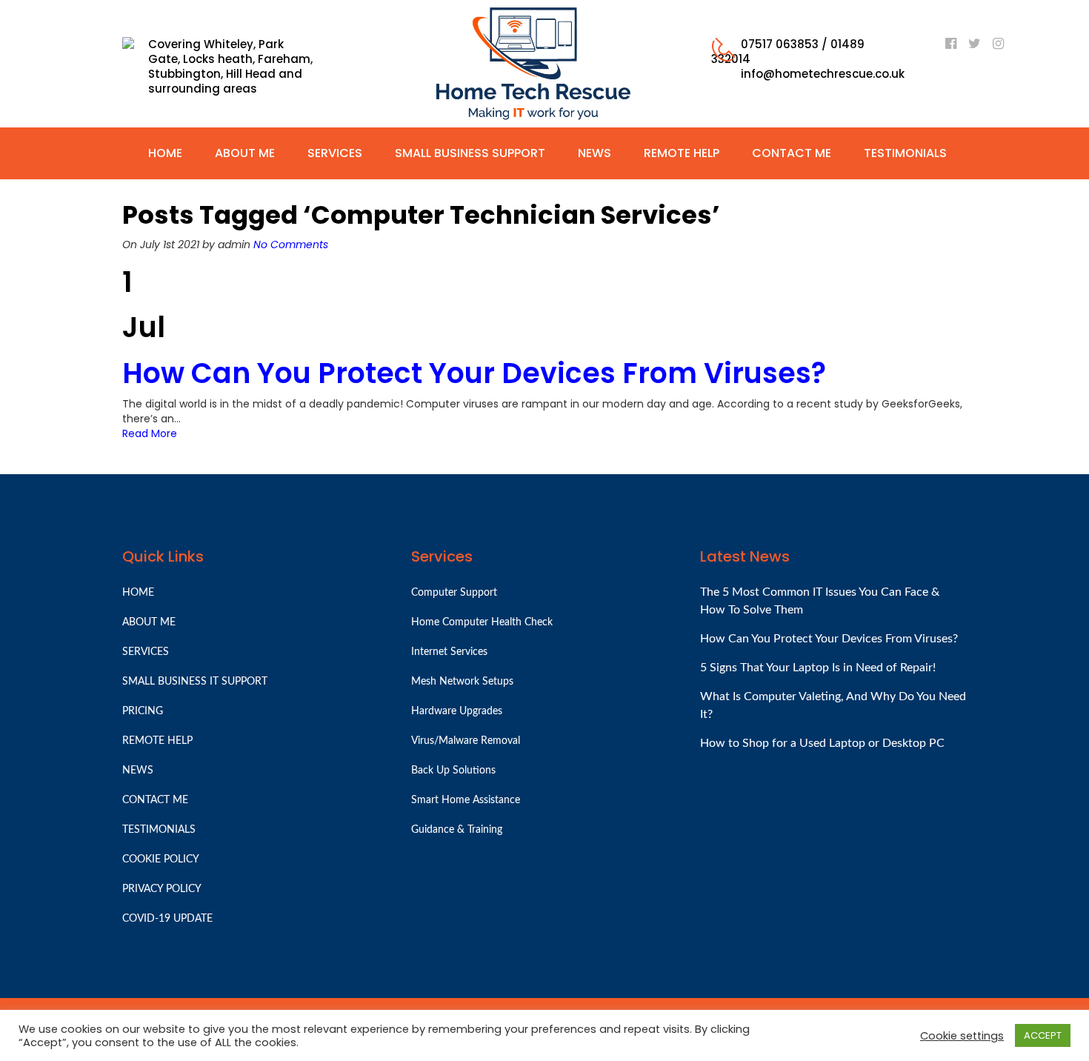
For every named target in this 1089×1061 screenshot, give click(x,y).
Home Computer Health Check (482, 622)
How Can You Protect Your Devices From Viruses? (474, 373)
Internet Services (449, 652)
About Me (245, 153)
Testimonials (905, 153)
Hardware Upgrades (456, 711)
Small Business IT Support (194, 681)
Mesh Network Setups (462, 681)
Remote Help (681, 153)
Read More (149, 433)
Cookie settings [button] (962, 1035)
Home (165, 153)
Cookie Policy (160, 859)
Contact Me (791, 153)
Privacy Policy (162, 889)
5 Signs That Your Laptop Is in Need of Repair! (818, 667)
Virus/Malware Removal (465, 741)
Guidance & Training (456, 830)
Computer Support (454, 593)
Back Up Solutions (453, 770)
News (594, 153)
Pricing (142, 711)
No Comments (290, 244)
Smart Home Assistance (465, 800)
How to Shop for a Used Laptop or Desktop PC (822, 743)
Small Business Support (470, 153)
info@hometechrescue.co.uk (823, 74)
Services (334, 153)
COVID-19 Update (167, 919)
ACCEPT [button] (1043, 1035)
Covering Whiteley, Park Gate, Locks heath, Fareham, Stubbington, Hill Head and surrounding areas (230, 66)
